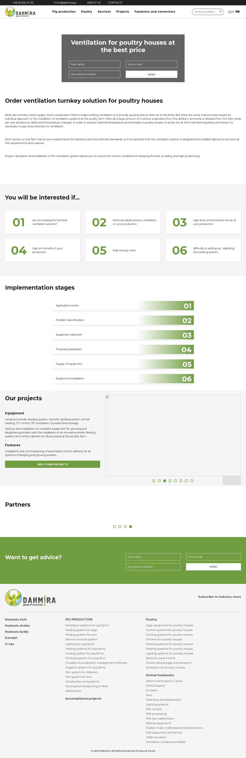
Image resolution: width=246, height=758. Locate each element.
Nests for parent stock (160, 658)
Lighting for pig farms (79, 644)
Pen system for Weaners (81, 672)
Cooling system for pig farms (84, 653)
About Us (94, 2)
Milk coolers (154, 709)
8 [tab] (191, 481)
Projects (122, 11)
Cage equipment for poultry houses (169, 625)
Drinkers (151, 690)
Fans (149, 695)
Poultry (86, 11)
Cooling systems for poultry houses (169, 634)
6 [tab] (181, 481)
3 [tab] (164, 481)
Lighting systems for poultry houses (169, 653)
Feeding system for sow (81, 634)
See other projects (52, 464)
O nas (9, 644)
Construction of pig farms (82, 681)
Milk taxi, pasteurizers (160, 718)
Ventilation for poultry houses (165, 667)
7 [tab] (186, 481)
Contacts (115, 2)
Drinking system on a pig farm (85, 658)
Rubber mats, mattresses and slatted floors (174, 728)
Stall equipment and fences (164, 732)
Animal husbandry (160, 675)
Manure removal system (81, 639)
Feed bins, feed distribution (163, 699)
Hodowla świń (16, 619)
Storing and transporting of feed (86, 686)
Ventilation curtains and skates (165, 742)
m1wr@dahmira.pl (65, 2)
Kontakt (11, 638)
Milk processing (156, 713)
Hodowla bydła (16, 631)
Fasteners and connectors (155, 11)
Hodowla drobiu (17, 625)
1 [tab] (154, 481)
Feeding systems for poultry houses (169, 644)
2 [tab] (159, 481)
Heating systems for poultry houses (169, 648)
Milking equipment (158, 723)
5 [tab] (175, 481)
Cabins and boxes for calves (164, 681)
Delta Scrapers (155, 685)
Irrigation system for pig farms (85, 667)
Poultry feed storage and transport (168, 662)
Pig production (64, 11)
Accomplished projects (83, 698)
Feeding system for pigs (81, 630)
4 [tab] (170, 481)
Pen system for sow (78, 677)
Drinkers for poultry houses (164, 639)
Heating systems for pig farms (85, 648)
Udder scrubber (156, 737)
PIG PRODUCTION (78, 619)
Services (104, 11)
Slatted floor (73, 691)
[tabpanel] (173, 435)
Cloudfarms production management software (96, 662)
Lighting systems (157, 704)
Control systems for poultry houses (169, 630)
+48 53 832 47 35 (22, 2)
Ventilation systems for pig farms (87, 625)
